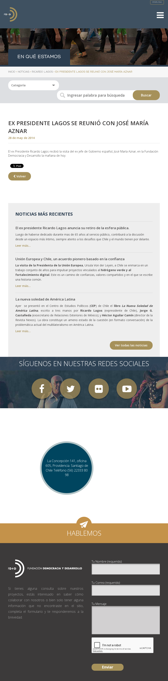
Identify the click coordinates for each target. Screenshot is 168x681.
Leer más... (23, 245)
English (157, 2)
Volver (21, 176)
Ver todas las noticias (131, 345)
